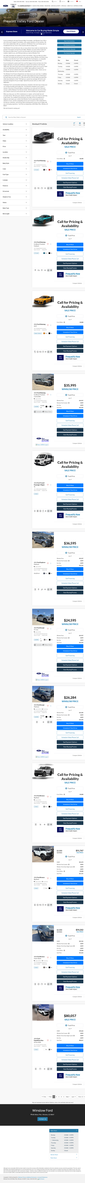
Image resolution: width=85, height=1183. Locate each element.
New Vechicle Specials (69, 49)
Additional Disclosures (32, 1177)
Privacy (24, 1177)
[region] (70, 159)
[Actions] (50, 161)
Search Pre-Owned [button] (38, 5)
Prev (50, 1096)
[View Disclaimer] (45, 188)
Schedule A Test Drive (70, 168)
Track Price (71, 153)
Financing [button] (47, 5)
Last (73, 1096)
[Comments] (48, 188)
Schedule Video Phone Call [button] (70, 178)
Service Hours (54, 1154)
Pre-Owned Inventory (69, 45)
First (44, 1096)
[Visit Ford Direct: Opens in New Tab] (41, 1179)
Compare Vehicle (77, 202)
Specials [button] (63, 5)
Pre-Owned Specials (69, 53)
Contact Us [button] (42, 1119)
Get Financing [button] (70, 173)
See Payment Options (70, 182)
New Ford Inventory (69, 41)
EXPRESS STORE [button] (77, 5)
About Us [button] (70, 5)
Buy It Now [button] (70, 164)
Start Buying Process (70, 187)
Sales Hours (54, 1130)
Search (79, 117)
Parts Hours (54, 1158)
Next (67, 1096)
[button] (52, 135)
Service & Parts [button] (56, 5)
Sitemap (20, 1177)
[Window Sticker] (51, 188)
